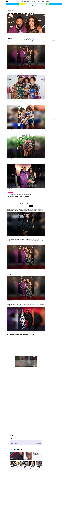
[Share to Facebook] (25, 38)
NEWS (22, 1)
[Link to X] (54, 1)
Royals (28, 1)
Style (25, 1)
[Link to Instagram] (52, 1)
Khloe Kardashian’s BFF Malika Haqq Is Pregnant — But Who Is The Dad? (19, 196)
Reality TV (18, 1)
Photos (10, 10)
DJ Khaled (8, 41)
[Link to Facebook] (50, 1)
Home (8, 10)
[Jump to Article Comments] (23, 38)
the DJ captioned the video (17, 239)
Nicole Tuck (13, 10)
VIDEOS (35, 1)
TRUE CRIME (38, 1)
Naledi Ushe (10, 38)
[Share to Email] (33, 38)
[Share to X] (28, 38)
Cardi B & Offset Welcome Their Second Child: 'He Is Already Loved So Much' (19, 194)
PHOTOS (32, 1)
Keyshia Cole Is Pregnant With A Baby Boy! (14, 198)
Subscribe (47, 1)
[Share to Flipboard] (30, 38)
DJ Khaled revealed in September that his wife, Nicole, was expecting (17, 209)
